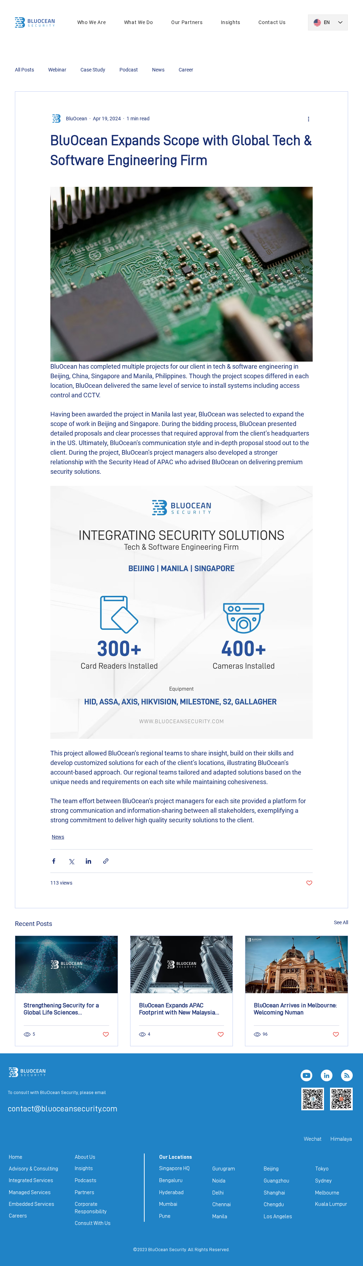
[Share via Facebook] (53, 861)
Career (186, 70)
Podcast (128, 70)
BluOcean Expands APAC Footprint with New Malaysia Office (177, 1009)
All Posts (24, 70)
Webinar (57, 70)
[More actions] (308, 118)
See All (341, 922)
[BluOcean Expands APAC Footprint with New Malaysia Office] (181, 964)
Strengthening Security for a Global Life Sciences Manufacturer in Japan (61, 1009)
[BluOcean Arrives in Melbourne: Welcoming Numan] (296, 964)
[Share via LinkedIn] (88, 861)
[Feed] (347, 1075)
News (158, 70)
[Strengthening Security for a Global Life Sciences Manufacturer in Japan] (66, 964)
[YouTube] (306, 1075)
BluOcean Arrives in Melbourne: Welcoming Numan (295, 1008)
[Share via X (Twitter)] (71, 861)
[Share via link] (105, 861)
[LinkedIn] (327, 1075)
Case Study (92, 70)
